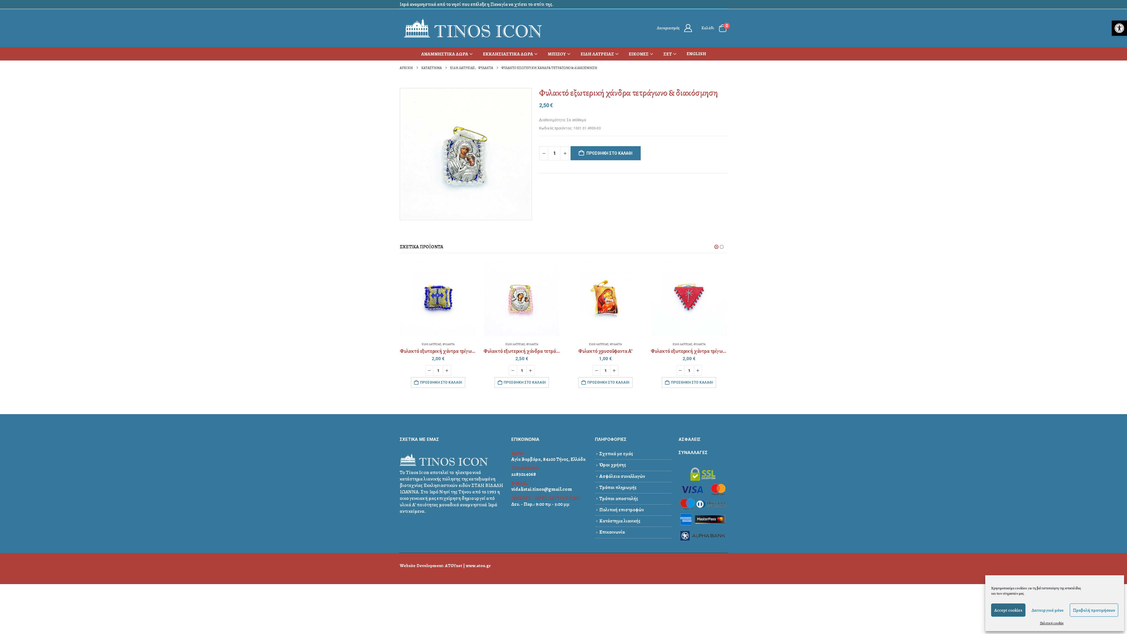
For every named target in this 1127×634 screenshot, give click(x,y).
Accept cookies (1008, 610)
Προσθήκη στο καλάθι (609, 153)
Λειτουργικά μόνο (1048, 610)
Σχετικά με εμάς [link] (616, 453)
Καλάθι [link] (707, 28)
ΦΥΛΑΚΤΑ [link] (449, 344)
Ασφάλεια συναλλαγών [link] (622, 476)
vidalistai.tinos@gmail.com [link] (541, 489)
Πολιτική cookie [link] (1052, 623)
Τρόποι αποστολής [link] (618, 498)
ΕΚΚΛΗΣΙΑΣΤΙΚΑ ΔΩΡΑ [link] (508, 54)
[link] (1119, 28)
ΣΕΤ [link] (667, 54)
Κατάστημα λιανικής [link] (619, 520)
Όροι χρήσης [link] (612, 464)
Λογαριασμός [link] (668, 28)
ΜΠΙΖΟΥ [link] (557, 54)
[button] (716, 246)
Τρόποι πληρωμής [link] (618, 487)
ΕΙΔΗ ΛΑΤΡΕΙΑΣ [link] (597, 54)
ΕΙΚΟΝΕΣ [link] (639, 54)
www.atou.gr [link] (478, 565)
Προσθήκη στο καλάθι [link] (441, 382)
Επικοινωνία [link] (612, 532)
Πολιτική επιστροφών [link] (621, 509)
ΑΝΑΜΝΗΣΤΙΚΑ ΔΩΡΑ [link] (444, 54)
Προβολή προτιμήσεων (1094, 610)
